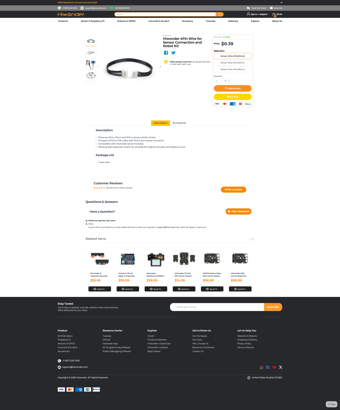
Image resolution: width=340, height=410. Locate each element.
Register (263, 14)
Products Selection (157, 339)
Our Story (197, 339)
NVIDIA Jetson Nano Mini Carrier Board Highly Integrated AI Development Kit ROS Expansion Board (212, 274)
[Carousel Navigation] (251, 239)
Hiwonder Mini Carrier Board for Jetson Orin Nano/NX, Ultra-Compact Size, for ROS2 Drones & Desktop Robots (239, 274)
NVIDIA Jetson (65, 336)
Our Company (199, 336)
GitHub (106, 339)
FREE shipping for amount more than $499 (77, 2)
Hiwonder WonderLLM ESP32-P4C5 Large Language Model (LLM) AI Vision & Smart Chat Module (155, 274)
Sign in (254, 14)
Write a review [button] (233, 189)
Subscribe (273, 307)
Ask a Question (240, 211)
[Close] (281, 2)
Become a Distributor (203, 347)
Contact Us (198, 351)
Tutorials (107, 336)
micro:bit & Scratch (67, 347)
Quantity (218, 76)
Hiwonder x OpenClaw (159, 343)
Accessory (167, 35)
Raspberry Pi (64, 339)
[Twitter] (173, 53)
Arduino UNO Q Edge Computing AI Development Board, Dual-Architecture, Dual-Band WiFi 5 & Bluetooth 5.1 (127, 274)
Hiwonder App (110, 343)
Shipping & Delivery (247, 339)
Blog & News (154, 351)
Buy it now (233, 97)
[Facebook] (166, 53)
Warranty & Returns (247, 336)
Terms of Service (245, 347)
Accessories (63, 351)
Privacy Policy (244, 343)
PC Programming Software (116, 347)
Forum (151, 336)
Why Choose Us (200, 343)
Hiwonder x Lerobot (158, 347)
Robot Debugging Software (117, 351)
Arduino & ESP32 (66, 343)
